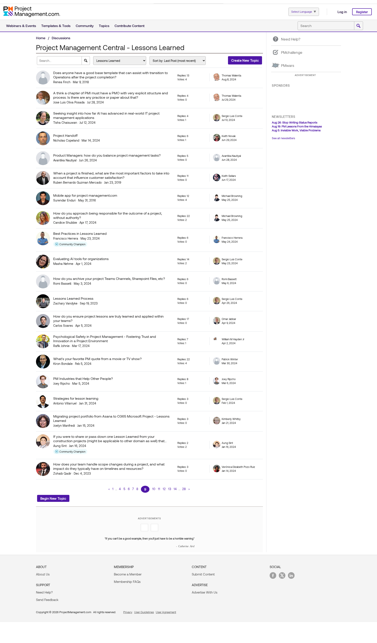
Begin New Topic (53, 498)
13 (169, 489)
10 (153, 489)
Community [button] (85, 26)
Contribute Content (129, 26)
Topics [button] (104, 26)
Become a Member (128, 574)
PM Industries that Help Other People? (83, 378)
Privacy (127, 612)
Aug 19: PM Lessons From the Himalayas (297, 126)
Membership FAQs (127, 582)
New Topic (245, 60)
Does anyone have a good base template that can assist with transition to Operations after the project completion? (110, 75)
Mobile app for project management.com (85, 195)
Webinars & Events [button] (21, 26)
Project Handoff (65, 135)
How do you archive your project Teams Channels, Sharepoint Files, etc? (109, 278)
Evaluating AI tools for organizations (81, 259)
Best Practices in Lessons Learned (80, 233)
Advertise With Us (204, 592)
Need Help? (44, 592)
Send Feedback (47, 600)
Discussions (61, 38)
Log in (342, 12)
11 (159, 489)
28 (184, 489)
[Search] (86, 60)
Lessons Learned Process (73, 298)
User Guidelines (144, 612)
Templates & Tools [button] (55, 26)
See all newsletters (283, 138)
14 (175, 489)
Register (362, 12)
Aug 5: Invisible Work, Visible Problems (296, 130)
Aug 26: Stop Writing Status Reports (294, 122)
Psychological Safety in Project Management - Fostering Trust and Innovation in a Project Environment (104, 338)
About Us (43, 574)
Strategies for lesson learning (75, 398)
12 (164, 489)
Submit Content (203, 574)
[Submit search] (358, 26)
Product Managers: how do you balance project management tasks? (107, 155)
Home (40, 38)
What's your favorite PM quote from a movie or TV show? (97, 359)
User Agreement (166, 612)
